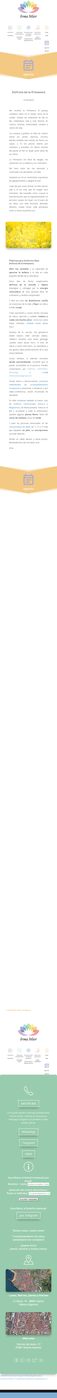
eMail (28, 1154)
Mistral (31, 1378)
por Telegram (28, 1215)
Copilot (37, 1378)
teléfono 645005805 (37, 369)
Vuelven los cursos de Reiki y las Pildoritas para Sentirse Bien (25, 540)
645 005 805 (28, 1103)
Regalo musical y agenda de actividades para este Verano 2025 (26, 708)
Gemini (25, 1378)
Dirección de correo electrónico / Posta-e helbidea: (27, 1191)
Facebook (11, 1375)
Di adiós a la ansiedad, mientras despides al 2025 (25, 597)
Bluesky (37, 1375)
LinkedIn (3, 1375)
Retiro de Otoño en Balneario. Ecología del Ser (24, 819)
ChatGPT (12, 1378)
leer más (13, 551)
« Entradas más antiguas (18, 1010)
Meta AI (43, 1378)
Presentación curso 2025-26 (23, 652)
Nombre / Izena (17, 1184)
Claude (19, 1378)
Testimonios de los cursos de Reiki (27, 931)
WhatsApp (13, 372)
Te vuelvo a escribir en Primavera (26, 763)
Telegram (28, 1143)
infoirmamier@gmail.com (20, 375)
